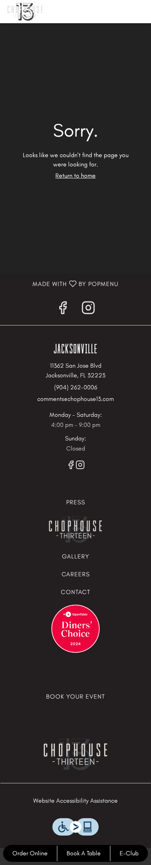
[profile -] (121, 11)
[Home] (75, 528)
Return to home (75, 175)
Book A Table (84, 853)
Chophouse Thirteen (75, 754)
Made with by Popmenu (59, 284)
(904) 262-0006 (75, 387)
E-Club (129, 853)
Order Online (30, 853)
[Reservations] (75, 628)
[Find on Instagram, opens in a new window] (88, 310)
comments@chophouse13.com (75, 399)
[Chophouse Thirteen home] (41, 11)
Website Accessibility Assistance (75, 800)
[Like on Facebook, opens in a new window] (63, 310)
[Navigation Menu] (140, 11)
